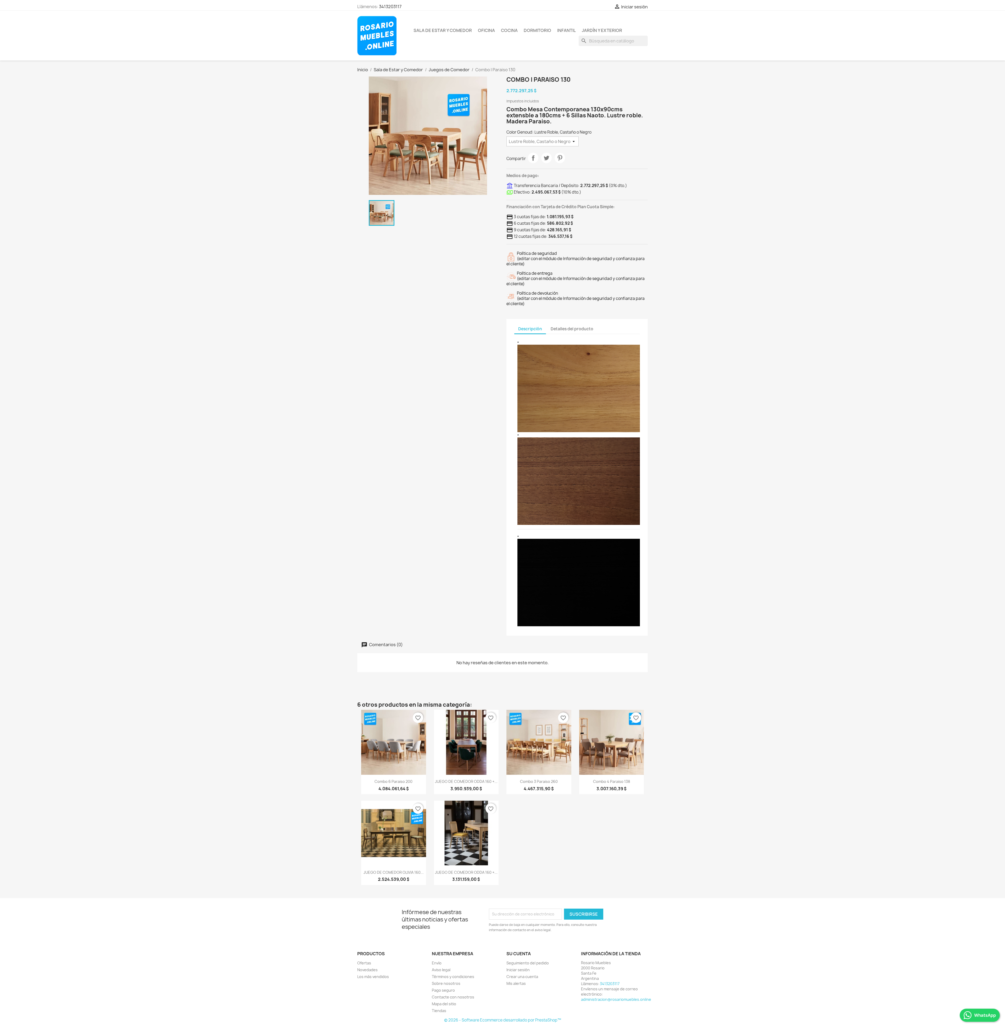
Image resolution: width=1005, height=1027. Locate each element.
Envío (437, 962)
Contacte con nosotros (453, 997)
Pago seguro (443, 990)
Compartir (533, 158)
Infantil (566, 30)
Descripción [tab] (530, 329)
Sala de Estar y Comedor (443, 30)
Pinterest (560, 158)
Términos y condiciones (453, 976)
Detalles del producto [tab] (572, 329)
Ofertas (364, 962)
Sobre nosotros (446, 983)
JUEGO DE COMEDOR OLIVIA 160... (394, 872)
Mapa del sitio (444, 1003)
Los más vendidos (373, 976)
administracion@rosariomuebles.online (616, 999)
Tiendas (439, 1010)
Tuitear (546, 158)
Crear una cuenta (522, 976)
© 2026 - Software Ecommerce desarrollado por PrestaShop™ (502, 1020)
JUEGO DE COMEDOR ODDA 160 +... (466, 781)
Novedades (367, 969)
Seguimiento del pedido (527, 962)
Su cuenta (518, 954)
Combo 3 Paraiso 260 (539, 781)
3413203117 (390, 6)
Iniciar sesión (518, 969)
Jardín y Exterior (602, 30)
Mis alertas (516, 983)
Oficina (486, 30)
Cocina (509, 30)
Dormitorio (537, 30)
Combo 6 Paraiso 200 (393, 781)
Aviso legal (441, 969)
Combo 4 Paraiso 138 (611, 781)
